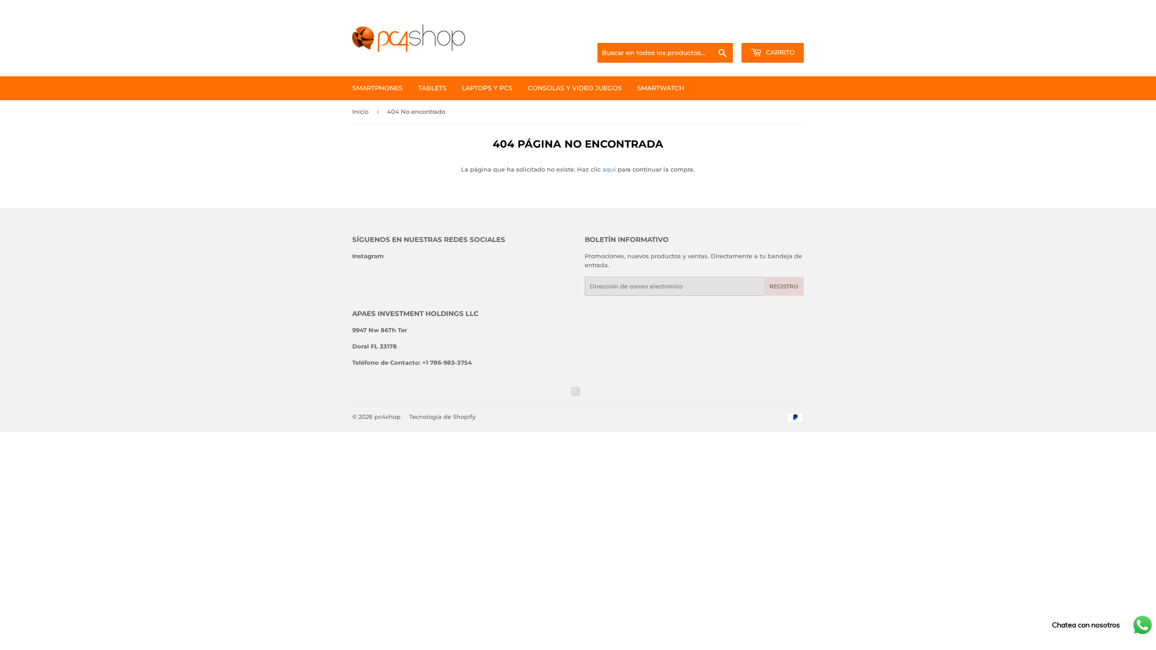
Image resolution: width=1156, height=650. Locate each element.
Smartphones (377, 88)
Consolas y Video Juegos (575, 88)
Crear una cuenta (780, 32)
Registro (783, 286)
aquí (609, 169)
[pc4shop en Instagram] (575, 393)
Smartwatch (660, 88)
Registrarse (732, 32)
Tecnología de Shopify (442, 416)
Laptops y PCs (487, 88)
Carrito (779, 52)
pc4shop (387, 416)
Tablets (432, 88)
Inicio (360, 111)
